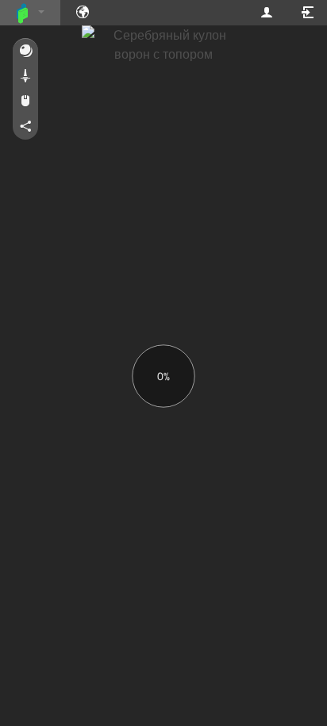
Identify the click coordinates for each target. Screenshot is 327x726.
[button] (25, 51)
